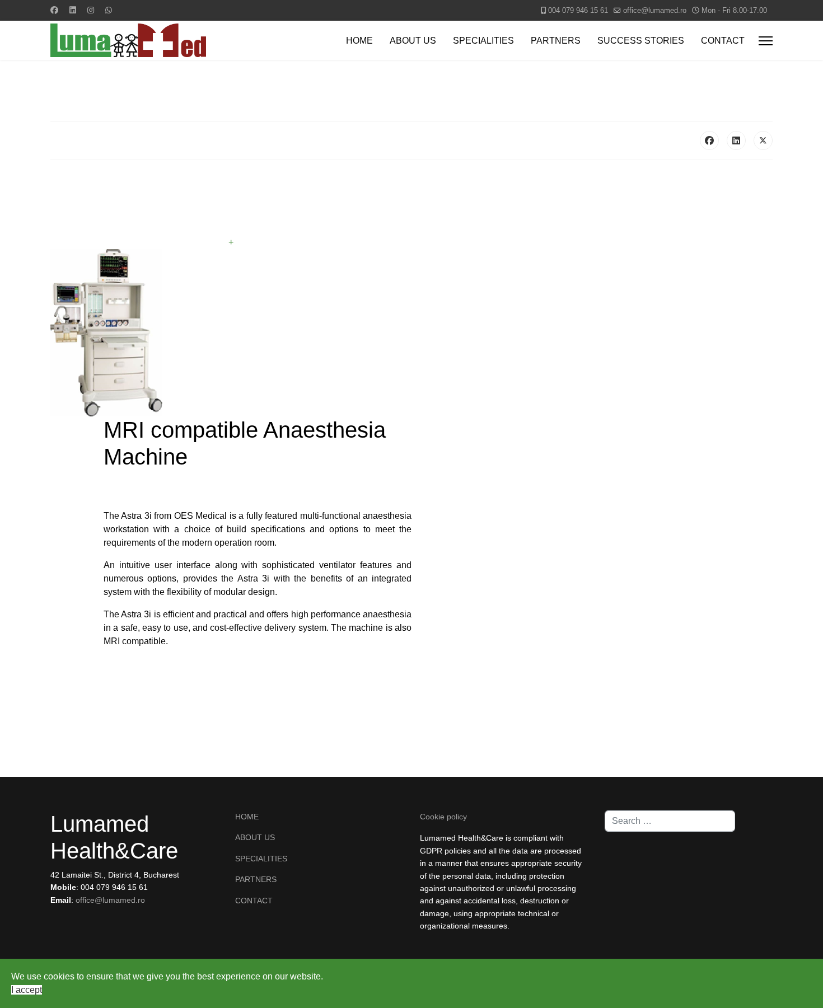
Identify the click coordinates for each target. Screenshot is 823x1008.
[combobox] (670, 821)
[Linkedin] (72, 10)
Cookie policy (443, 816)
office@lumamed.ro (654, 11)
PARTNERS (556, 40)
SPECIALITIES (483, 40)
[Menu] (766, 40)
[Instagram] (90, 10)
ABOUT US (413, 40)
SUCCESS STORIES (640, 40)
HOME (359, 40)
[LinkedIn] (736, 140)
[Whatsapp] (108, 10)
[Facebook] (54, 10)
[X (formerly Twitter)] (763, 140)
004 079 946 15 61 (578, 11)
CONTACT (723, 40)
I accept (26, 990)
